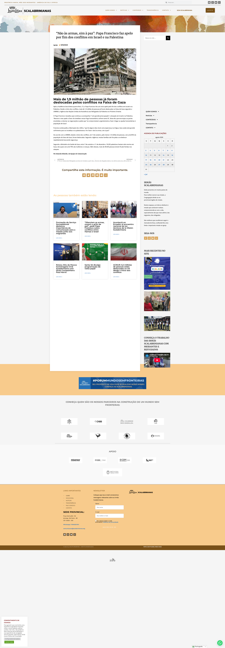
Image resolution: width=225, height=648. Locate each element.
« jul (145, 174)
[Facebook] (209, 2)
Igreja (55, 45)
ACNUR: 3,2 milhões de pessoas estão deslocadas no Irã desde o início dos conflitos (122, 268)
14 (163, 155)
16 (172, 155)
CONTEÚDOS (137, 10)
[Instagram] (212, 2)
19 (155, 160)
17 (146, 160)
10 (146, 155)
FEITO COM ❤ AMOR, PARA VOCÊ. (152, 546)
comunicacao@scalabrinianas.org (74, 528)
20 (159, 160)
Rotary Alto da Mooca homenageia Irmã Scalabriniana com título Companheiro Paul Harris (66, 268)
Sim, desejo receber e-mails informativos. (106, 521)
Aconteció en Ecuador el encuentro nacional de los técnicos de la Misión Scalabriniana (123, 226)
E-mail (97, 512)
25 (150, 165)
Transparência (153, 10)
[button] (84, 175)
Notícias (123, 10)
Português (198, 646)
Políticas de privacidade (110, 522)
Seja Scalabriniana (184, 10)
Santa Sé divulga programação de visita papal (92, 267)
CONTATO (165, 10)
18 (150, 160)
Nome (97, 503)
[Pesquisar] (168, 38)
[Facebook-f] (145, 238)
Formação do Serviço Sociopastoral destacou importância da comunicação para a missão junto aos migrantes (66, 228)
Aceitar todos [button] (9, 642)
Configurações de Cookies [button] (12, 639)
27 (159, 165)
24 (146, 165)
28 (164, 165)
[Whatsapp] (219, 2)
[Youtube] (216, 2)
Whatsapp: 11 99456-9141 (71, 524)
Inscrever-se (109, 527)
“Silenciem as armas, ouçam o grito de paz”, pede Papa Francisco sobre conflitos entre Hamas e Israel (94, 227)
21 (163, 160)
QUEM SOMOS (110, 10)
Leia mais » (59, 238)
